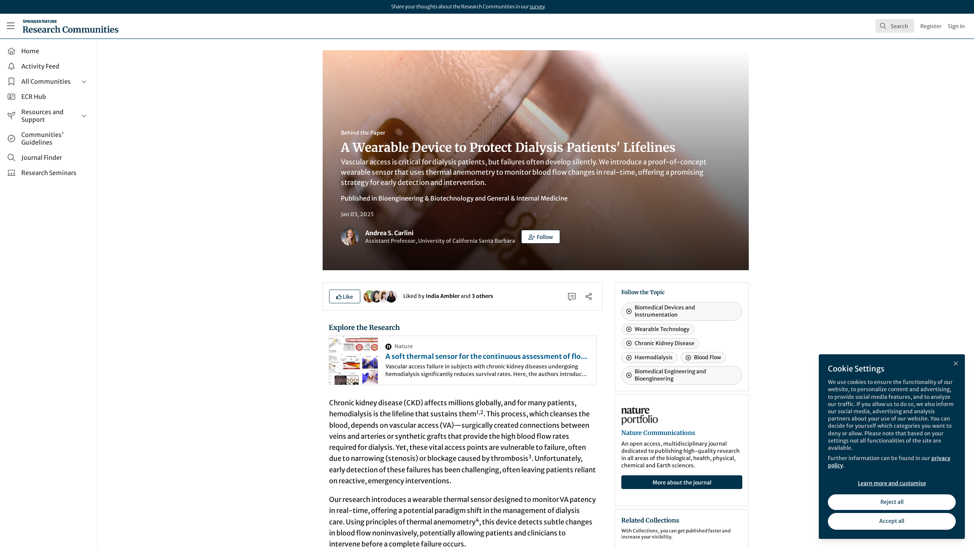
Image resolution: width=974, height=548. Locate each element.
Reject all (892, 502)
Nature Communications (658, 432)
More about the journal (682, 482)
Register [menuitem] (931, 26)
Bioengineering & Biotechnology (426, 198)
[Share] (588, 296)
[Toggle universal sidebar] (10, 26)
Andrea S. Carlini (389, 233)
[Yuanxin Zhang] (384, 295)
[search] (894, 26)
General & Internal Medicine (527, 198)
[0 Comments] (571, 296)
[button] (540, 237)
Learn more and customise (892, 483)
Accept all (891, 521)
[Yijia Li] (377, 295)
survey (537, 6)
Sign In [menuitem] (956, 26)
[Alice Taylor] (391, 295)
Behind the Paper (363, 132)
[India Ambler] (369, 295)
